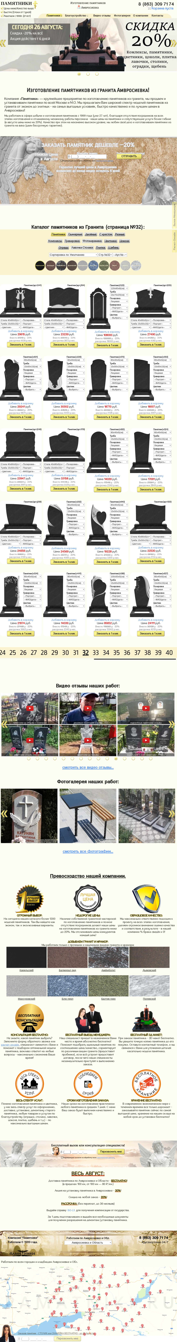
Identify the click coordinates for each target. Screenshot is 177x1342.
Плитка (100, 247)
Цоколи (124, 240)
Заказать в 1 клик (21, 344)
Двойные (90, 234)
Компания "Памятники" (23, 1237)
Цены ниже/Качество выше (19, 8)
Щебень (113, 247)
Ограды (63, 247)
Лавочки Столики (82, 247)
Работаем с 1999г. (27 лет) (17, 16)
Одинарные (75, 234)
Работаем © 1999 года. (22, 1241)
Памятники (58, 234)
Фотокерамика (92, 240)
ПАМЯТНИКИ (16, 3)
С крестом (106, 234)
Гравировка (72, 240)
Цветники (111, 240)
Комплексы (55, 240)
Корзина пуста (162, 8)
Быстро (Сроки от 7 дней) (17, 12)
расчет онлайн (10, 1044)
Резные (119, 234)
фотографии (88, 850)
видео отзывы (88, 767)
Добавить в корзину (20, 331)
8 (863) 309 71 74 (156, 3)
